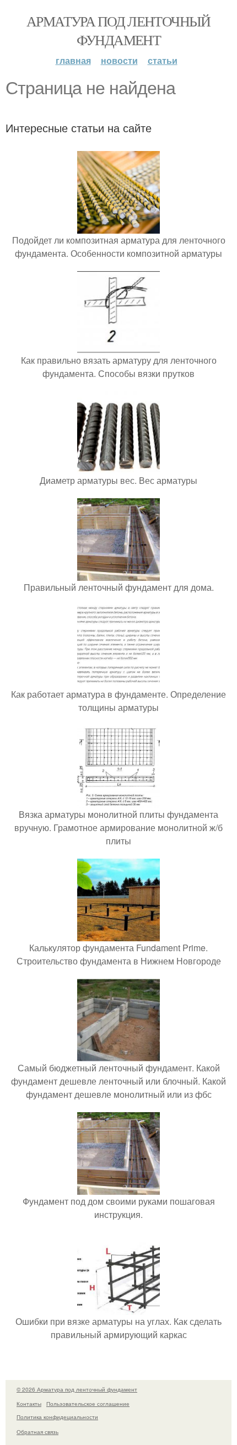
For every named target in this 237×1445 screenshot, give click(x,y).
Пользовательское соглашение (88, 1404)
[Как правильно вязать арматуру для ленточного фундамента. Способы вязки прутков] (118, 347)
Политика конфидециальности (57, 1417)
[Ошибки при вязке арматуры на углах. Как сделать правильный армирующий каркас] (118, 1308)
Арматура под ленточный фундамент (118, 30)
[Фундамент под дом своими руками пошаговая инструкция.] (118, 1188)
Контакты (29, 1404)
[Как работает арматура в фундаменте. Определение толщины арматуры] (118, 681)
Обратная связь (37, 1432)
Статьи (162, 60)
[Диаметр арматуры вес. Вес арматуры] (118, 467)
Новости (119, 60)
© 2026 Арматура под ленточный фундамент (77, 1389)
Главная (73, 60)
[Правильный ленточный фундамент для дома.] (118, 574)
